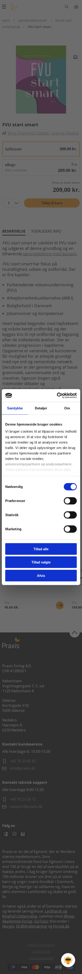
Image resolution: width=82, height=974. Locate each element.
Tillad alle (41, 549)
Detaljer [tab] (41, 408)
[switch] (70, 500)
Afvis (41, 575)
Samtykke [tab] (15, 408)
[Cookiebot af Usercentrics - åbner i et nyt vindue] (58, 395)
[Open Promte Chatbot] (68, 960)
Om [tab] (67, 408)
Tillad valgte (41, 562)
